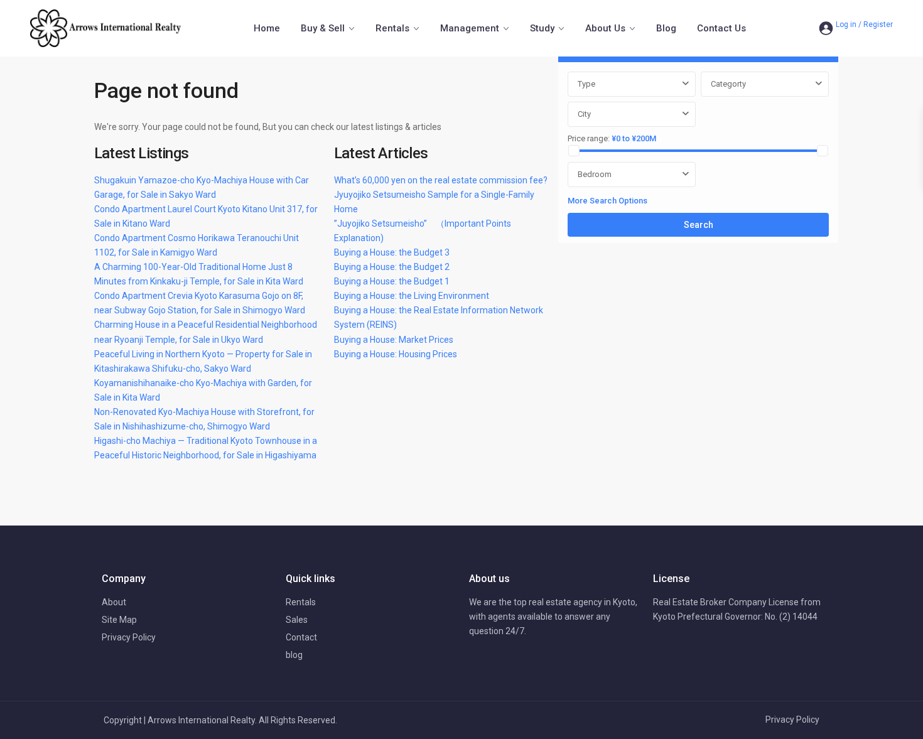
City (584, 114)
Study (542, 28)
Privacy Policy (129, 637)
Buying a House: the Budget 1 (392, 281)
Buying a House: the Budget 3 (392, 252)
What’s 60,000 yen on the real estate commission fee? (441, 180)
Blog (666, 28)
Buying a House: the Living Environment (411, 296)
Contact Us (721, 28)
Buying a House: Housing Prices (395, 354)
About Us (605, 28)
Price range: (589, 138)
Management (469, 28)
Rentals (392, 28)
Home (267, 28)
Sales (297, 620)
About (114, 602)
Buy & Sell (323, 28)
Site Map (119, 620)
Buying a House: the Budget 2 (392, 267)
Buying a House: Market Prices (393, 340)
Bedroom (595, 174)
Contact (301, 637)
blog (294, 655)
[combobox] (632, 84)
